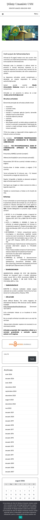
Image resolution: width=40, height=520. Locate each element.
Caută (6, 354)
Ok (20, 517)
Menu (36, 14)
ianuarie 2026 (9, 378)
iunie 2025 (8, 383)
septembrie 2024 (10, 391)
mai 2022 (8, 408)
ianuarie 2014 (9, 442)
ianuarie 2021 (9, 412)
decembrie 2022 (10, 404)
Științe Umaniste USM (20, 4)
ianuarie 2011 (9, 455)
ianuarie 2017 (9, 429)
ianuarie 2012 (9, 450)
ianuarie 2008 (9, 467)
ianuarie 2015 (9, 438)
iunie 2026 (8, 374)
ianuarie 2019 (9, 421)
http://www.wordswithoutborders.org (15, 306)
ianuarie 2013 (9, 446)
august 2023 (9, 400)
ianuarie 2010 (9, 459)
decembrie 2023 (10, 395)
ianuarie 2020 (9, 417)
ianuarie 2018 (9, 425)
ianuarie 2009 (9, 463)
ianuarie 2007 (9, 472)
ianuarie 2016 (9, 434)
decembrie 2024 (10, 387)
